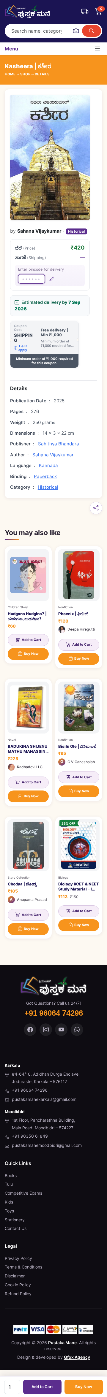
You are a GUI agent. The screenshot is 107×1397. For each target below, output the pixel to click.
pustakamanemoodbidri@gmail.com (47, 1145)
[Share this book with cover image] (96, 508)
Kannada (48, 465)
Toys (9, 1210)
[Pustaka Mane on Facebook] (30, 1029)
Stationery (15, 1219)
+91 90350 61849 (30, 1136)
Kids (9, 1201)
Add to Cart (42, 1386)
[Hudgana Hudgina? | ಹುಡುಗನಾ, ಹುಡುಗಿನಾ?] (28, 604)
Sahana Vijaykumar (53, 455)
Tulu (9, 1184)
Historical (76, 231)
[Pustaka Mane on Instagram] (46, 1029)
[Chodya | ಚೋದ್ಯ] (28, 878)
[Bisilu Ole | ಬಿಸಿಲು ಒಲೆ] (78, 740)
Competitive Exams (23, 1193)
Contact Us (15, 1228)
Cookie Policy (18, 1284)
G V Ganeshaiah (81, 762)
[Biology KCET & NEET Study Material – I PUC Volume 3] (78, 876)
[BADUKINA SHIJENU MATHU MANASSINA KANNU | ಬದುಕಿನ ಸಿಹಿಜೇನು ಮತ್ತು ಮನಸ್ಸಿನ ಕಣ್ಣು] (28, 742)
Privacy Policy (18, 1258)
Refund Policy (18, 1293)
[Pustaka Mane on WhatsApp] (77, 1029)
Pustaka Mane (62, 1342)
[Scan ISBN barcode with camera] (75, 31)
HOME (10, 74)
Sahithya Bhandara (58, 444)
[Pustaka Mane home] (27, 11)
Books (11, 1175)
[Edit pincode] (51, 278)
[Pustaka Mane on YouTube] (61, 1029)
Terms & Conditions (23, 1266)
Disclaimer (15, 1275)
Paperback (45, 476)
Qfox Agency (77, 1357)
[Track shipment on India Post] (84, 11)
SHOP (25, 74)
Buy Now (83, 1386)
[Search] (91, 31)
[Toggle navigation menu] (97, 48)
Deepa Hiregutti (81, 629)
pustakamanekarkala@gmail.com (44, 1099)
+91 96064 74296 (30, 1090)
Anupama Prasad (32, 899)
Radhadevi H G (30, 767)
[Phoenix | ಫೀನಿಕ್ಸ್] (78, 607)
